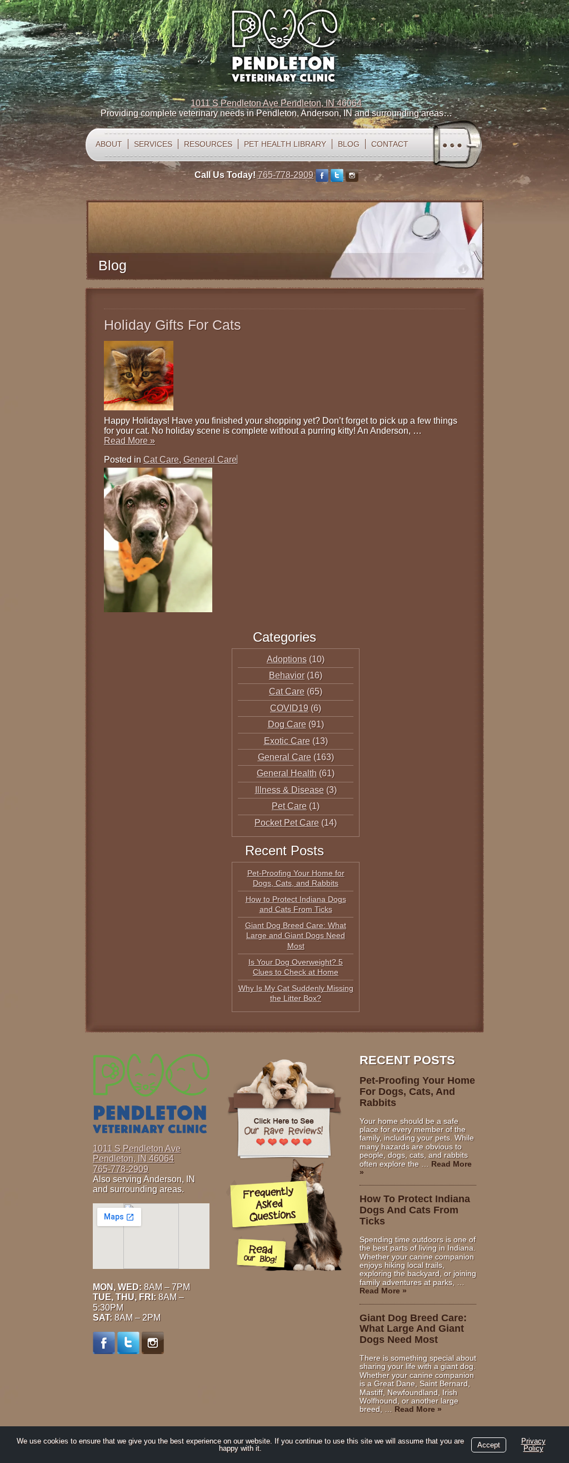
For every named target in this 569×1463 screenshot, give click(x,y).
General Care (210, 459)
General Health (287, 773)
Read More (129, 440)
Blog (349, 144)
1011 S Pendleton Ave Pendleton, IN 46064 (276, 103)
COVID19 (289, 708)
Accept (488, 1445)
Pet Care (289, 806)
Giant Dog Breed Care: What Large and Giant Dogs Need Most (295, 935)
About (109, 144)
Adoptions (287, 659)
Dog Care (287, 724)
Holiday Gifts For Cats (172, 325)
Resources (208, 144)
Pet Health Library (285, 144)
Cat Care (161, 459)
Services (153, 144)
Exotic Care (287, 741)
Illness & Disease (289, 790)
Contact (389, 144)
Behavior (287, 675)
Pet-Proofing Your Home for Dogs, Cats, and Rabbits (417, 1091)
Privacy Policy (533, 1444)
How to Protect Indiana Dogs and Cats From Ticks (415, 1210)
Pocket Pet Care (286, 822)
